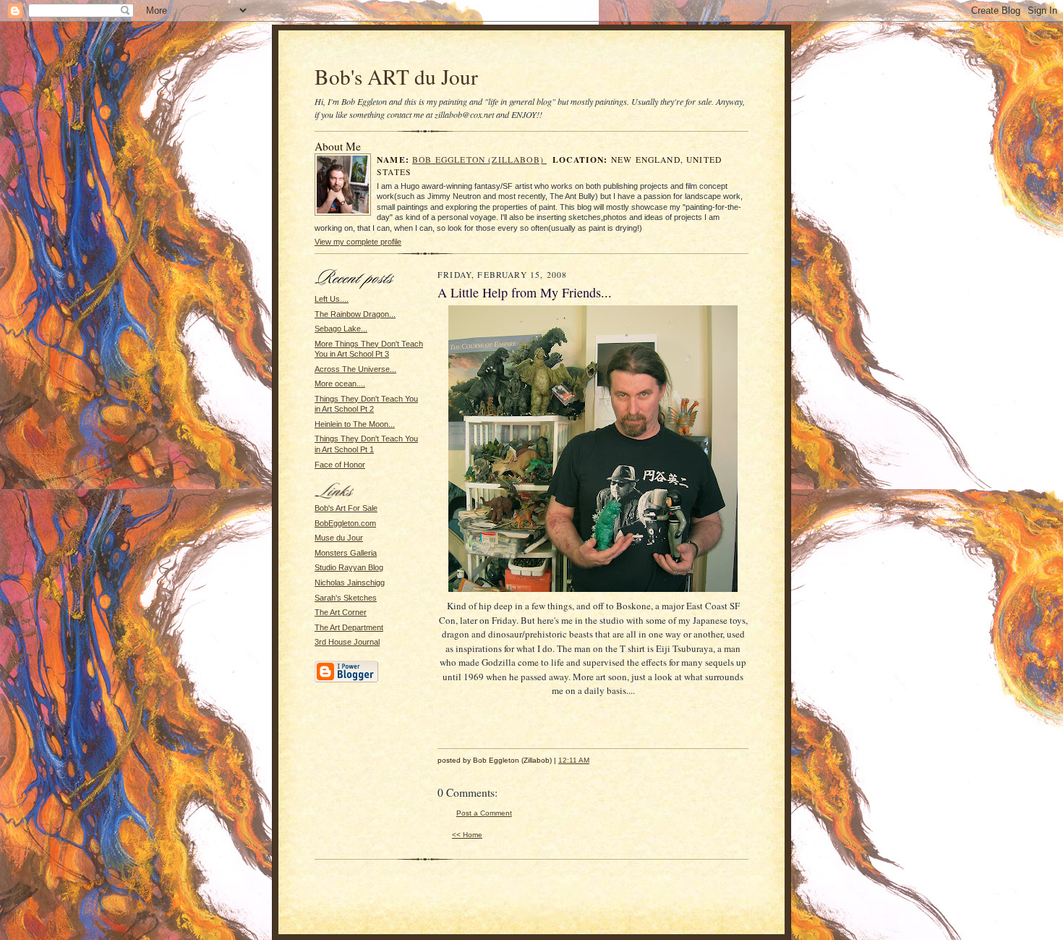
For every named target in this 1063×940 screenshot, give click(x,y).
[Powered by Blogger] (346, 680)
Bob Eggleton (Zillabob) (479, 159)
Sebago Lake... (341, 328)
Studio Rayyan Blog (349, 567)
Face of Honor (340, 464)
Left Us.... (332, 299)
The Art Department (349, 627)
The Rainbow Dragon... (355, 314)
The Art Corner (341, 612)
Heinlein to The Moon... (355, 424)
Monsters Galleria (346, 553)
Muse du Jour (339, 537)
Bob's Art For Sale (346, 508)
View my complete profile (358, 241)
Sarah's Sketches (346, 597)
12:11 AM (573, 760)
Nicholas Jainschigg (350, 582)
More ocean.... (340, 383)
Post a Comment (484, 813)
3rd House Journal (347, 642)
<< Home (467, 835)
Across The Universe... (355, 369)
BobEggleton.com (345, 523)
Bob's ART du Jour (396, 76)
